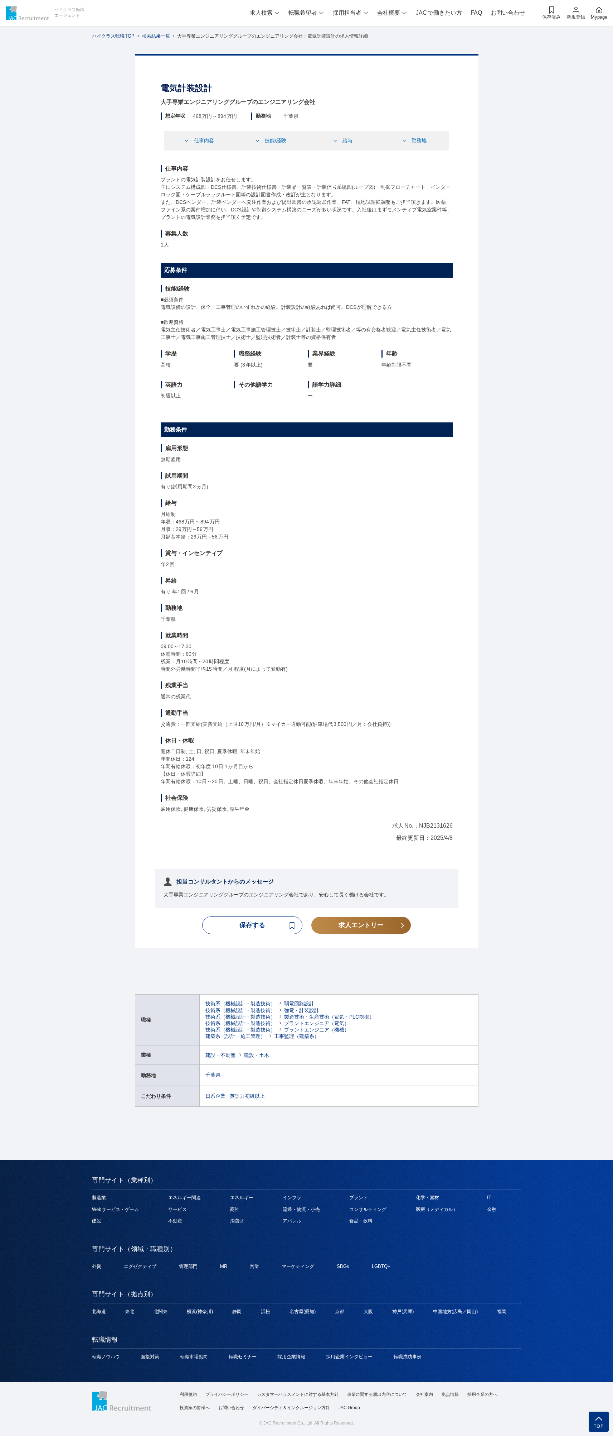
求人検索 (261, 13)
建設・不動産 (220, 1055)
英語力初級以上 (247, 1096)
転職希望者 (302, 13)
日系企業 (215, 1096)
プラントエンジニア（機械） (316, 1030)
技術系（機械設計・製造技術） (240, 1003)
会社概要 (388, 13)
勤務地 (419, 140)
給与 (347, 140)
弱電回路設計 (299, 1003)
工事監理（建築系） (296, 1036)
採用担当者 (347, 13)
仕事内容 (204, 140)
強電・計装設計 (301, 1010)
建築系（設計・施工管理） (235, 1036)
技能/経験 (275, 140)
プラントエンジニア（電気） (316, 1023)
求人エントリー (361, 925)
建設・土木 (256, 1055)
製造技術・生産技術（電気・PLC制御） (329, 1017)
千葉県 (212, 1075)
